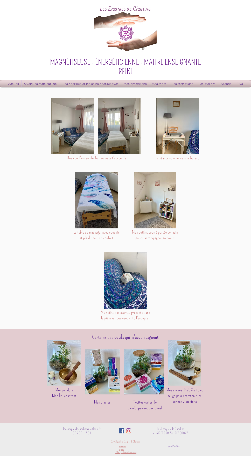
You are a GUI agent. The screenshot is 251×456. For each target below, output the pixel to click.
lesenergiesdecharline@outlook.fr (82, 429)
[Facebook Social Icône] (121, 430)
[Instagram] (128, 430)
